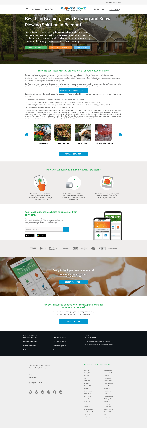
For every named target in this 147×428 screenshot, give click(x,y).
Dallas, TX (86, 399)
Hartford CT (87, 417)
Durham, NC (87, 406)
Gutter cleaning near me (60, 345)
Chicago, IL (87, 388)
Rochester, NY (108, 404)
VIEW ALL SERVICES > (73, 154)
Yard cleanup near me (29, 345)
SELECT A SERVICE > (73, 282)
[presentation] (26, 134)
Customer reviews (90, 337)
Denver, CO (87, 401)
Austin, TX (86, 378)
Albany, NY (87, 370)
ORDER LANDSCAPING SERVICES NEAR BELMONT (73, 91)
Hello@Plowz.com (41, 368)
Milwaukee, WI (108, 380)
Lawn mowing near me (30, 337)
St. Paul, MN (107, 406)
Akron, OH (86, 375)
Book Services (36, 9)
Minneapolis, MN (108, 383)
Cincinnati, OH (88, 391)
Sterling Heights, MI (109, 409)
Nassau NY (107, 386)
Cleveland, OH (87, 393)
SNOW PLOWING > (82, 47)
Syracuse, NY (107, 412)
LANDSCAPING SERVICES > (36, 47)
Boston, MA (87, 380)
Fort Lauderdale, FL (89, 409)
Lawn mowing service (59, 337)
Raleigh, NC (107, 401)
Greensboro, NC (88, 414)
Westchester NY (108, 417)
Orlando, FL (107, 393)
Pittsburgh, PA (108, 399)
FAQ (30, 375)
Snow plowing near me (30, 341)
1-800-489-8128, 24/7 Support (40, 365)
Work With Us (114, 9)
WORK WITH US (73, 321)
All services (56, 350)
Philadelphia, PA (108, 396)
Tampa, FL (106, 414)
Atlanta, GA (87, 373)
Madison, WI (107, 378)
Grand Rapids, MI (88, 412)
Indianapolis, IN (108, 370)
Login (103, 9)
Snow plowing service (59, 341)
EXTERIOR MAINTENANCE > (60, 47)
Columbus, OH (88, 396)
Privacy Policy (34, 377)
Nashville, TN (107, 391)
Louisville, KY (108, 375)
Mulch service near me (30, 350)
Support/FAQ (49, 9)
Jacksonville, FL (108, 373)
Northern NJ (107, 388)
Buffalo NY (87, 383)
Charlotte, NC (87, 386)
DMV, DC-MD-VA (88, 404)
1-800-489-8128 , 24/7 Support (113, 2)
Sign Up (96, 9)
